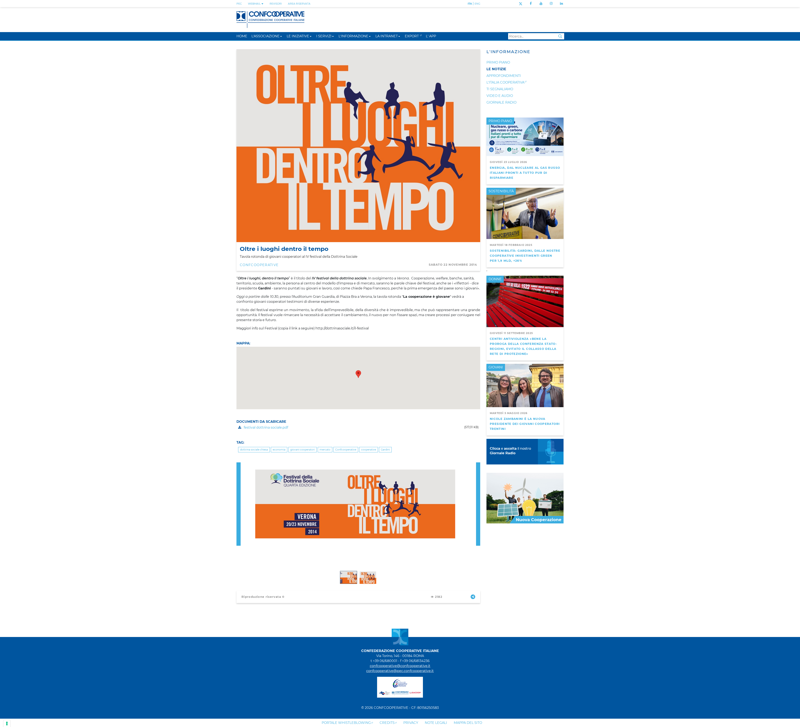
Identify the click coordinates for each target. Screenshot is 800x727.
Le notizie (496, 69)
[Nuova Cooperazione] (525, 498)
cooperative (368, 449)
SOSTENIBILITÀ (501, 191)
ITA (470, 3)
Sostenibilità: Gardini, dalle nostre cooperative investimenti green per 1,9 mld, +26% (525, 255)
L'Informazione (508, 51)
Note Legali (436, 723)
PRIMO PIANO (500, 121)
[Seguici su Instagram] (551, 3)
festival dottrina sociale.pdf (265, 427)
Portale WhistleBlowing (346, 723)
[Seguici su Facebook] (531, 3)
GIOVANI (496, 367)
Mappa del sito (468, 723)
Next (478, 465)
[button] (281, 36)
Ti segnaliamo (499, 89)
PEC (239, 3)
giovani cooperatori (302, 449)
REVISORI (276, 3)
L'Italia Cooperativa (505, 82)
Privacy (410, 723)
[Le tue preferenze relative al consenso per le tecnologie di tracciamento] (6, 723)
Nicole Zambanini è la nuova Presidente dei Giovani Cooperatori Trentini (525, 423)
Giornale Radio (501, 102)
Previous (238, 465)
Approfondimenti (503, 76)
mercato (325, 449)
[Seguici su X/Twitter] (520, 3)
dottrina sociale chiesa (254, 449)
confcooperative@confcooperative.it (400, 666)
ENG (477, 3)
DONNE (495, 279)
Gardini (385, 449)
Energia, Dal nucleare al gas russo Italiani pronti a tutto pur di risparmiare (525, 172)
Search (560, 36)
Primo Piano (498, 62)
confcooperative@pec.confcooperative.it (400, 671)
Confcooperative (345, 449)
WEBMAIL (254, 3)
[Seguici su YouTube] (541, 3)
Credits (387, 723)
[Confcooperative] (270, 19)
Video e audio (499, 96)
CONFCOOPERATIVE (259, 265)
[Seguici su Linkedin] (561, 3)
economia (279, 449)
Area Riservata (299, 3)
